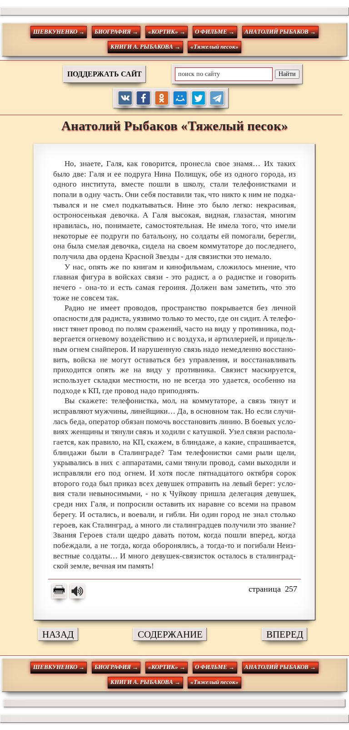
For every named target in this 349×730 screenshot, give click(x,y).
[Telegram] (216, 98)
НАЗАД (58, 634)
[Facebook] (143, 98)
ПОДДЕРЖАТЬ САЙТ (104, 74)
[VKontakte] (125, 98)
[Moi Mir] (180, 98)
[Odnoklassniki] (162, 98)
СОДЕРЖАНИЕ (170, 634)
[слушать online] (77, 591)
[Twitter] (198, 98)
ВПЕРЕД (284, 634)
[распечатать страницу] (59, 591)
